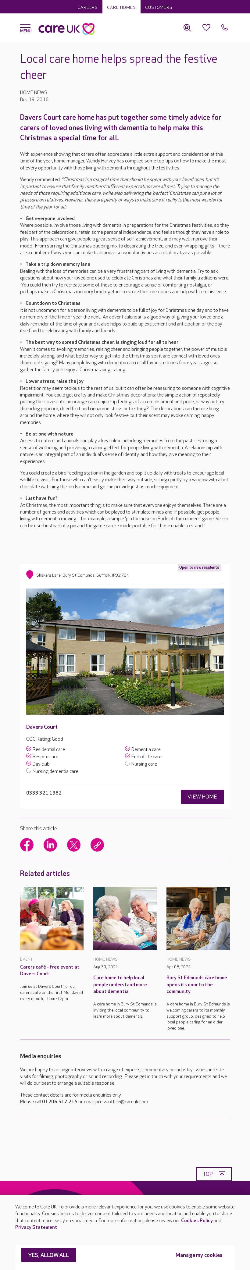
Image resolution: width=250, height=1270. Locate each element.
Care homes (121, 7)
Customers (159, 7)
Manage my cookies (199, 1255)
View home (202, 797)
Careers (87, 7)
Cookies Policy (197, 1221)
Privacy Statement (36, 1227)
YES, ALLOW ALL (48, 1255)
